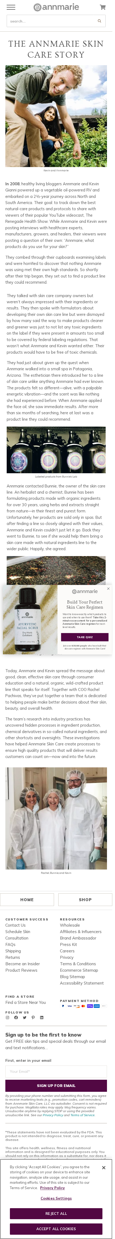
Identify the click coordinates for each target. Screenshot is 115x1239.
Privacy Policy (53, 1115)
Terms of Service (82, 1115)
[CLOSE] (104, 1168)
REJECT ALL (56, 1213)
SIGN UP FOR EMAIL (56, 1085)
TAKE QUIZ (85, 637)
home (27, 899)
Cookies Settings (56, 1198)
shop (85, 899)
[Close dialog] (108, 588)
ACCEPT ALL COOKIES (56, 1229)
